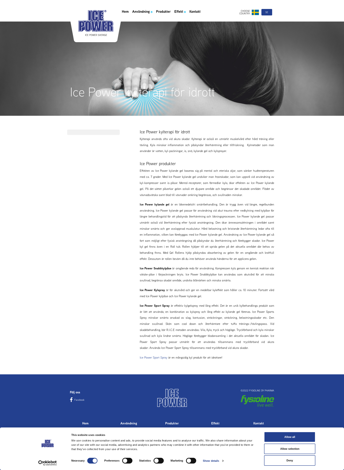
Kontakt (194, 11)
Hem (125, 11)
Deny (289, 460)
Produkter (163, 11)
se (266, 12)
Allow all (289, 436)
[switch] (127, 461)
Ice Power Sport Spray (153, 357)
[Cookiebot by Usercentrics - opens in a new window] (47, 463)
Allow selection (289, 448)
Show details (211, 460)
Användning (141, 11)
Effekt (178, 11)
